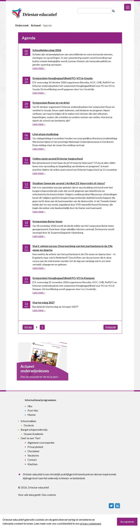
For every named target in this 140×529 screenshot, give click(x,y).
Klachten (32, 464)
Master (31, 414)
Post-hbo (32, 410)
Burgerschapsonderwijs (34, 429)
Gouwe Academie (33, 433)
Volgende (110, 326)
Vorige (28, 326)
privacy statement (90, 523)
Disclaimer (33, 451)
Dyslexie (29, 425)
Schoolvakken (28, 421)
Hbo (29, 406)
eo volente (50, 494)
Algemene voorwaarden (40, 442)
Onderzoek (22, 25)
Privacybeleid (35, 446)
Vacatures (33, 455)
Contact (32, 459)
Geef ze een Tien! (30, 438)
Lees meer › (38, 68)
